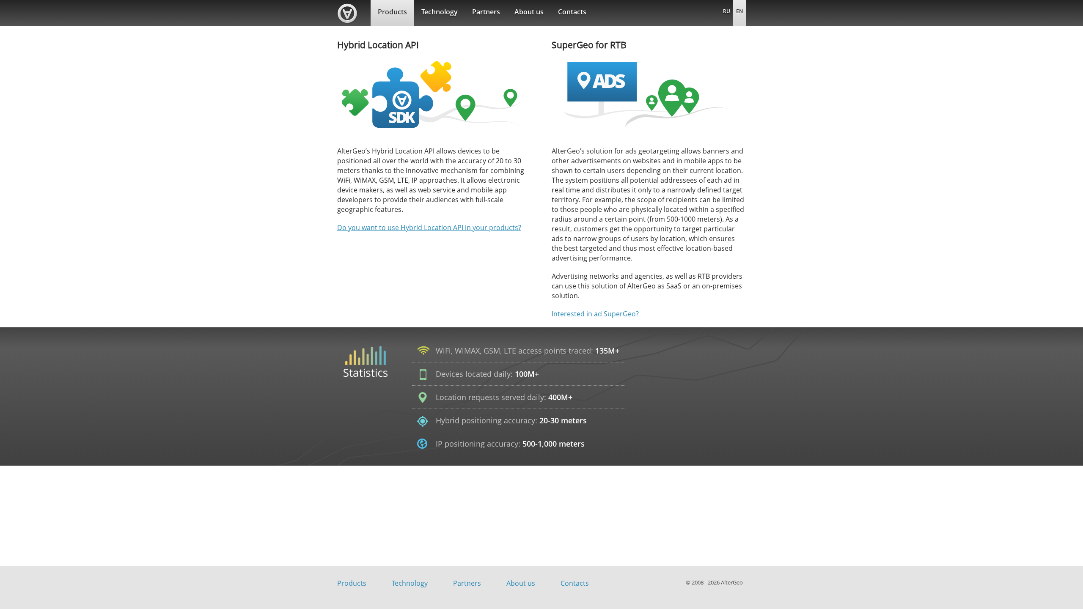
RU (726, 11)
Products (392, 11)
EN (739, 11)
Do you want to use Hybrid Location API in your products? (429, 227)
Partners (486, 11)
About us (529, 11)
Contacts (572, 11)
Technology (439, 11)
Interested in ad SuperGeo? (595, 313)
